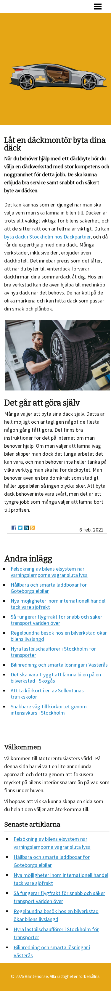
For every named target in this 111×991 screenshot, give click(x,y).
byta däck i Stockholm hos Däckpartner (47, 236)
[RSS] (32, 528)
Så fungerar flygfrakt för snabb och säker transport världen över (56, 619)
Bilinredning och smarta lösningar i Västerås (59, 664)
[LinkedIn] (26, 528)
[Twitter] (20, 528)
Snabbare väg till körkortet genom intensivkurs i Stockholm (49, 709)
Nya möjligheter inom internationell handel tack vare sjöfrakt (58, 603)
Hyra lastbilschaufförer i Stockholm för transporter (53, 651)
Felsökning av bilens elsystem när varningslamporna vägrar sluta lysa (49, 571)
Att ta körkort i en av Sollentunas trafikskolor (47, 693)
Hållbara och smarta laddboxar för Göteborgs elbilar (49, 587)
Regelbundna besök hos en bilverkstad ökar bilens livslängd (59, 635)
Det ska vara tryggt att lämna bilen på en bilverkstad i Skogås (56, 677)
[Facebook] (14, 528)
